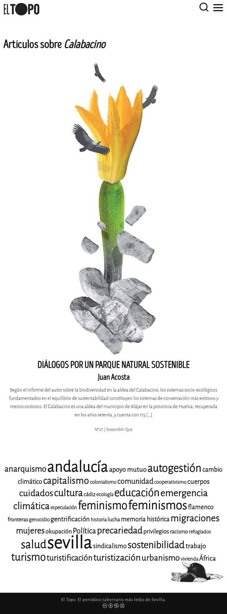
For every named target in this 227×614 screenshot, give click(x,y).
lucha (114, 519)
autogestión (174, 468)
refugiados (200, 531)
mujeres (30, 530)
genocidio (39, 519)
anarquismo (25, 468)
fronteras (18, 519)
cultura (68, 492)
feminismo (102, 505)
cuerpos (198, 481)
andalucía (77, 466)
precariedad (119, 530)
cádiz (89, 494)
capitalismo (66, 481)
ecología (105, 494)
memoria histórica (145, 519)
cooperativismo (170, 482)
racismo (179, 531)
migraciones (195, 518)
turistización (117, 557)
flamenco (201, 507)
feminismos (157, 505)
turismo (28, 557)
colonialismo (103, 482)
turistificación (70, 558)
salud (33, 544)
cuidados (36, 493)
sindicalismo (110, 546)
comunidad (135, 481)
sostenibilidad (156, 544)
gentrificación (70, 519)
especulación (64, 507)
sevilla (69, 542)
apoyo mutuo (128, 469)
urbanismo (161, 557)
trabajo (196, 546)
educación (137, 493)
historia (99, 519)
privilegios (156, 531)
